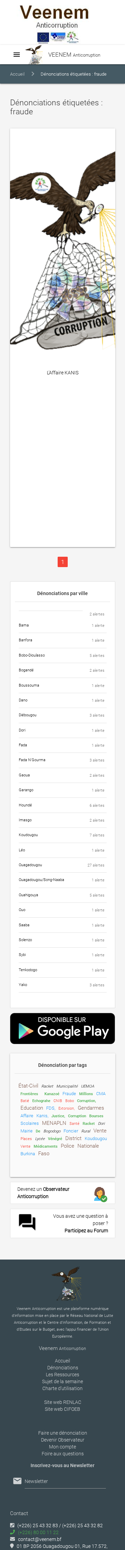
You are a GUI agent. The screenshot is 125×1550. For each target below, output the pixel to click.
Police (67, 1146)
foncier (71, 1130)
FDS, (50, 1108)
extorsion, (66, 1108)
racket (47, 1086)
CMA (101, 1093)
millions (86, 1094)
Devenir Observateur (62, 1440)
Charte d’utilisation (62, 1388)
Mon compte (62, 1446)
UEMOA (87, 1086)
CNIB (57, 1101)
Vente (25, 1146)
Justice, (58, 1116)
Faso (43, 1153)
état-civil (28, 1086)
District (73, 1138)
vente (100, 1131)
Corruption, (86, 1101)
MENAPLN (54, 1123)
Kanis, (42, 1115)
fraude (69, 1093)
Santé (74, 1123)
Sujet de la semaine (62, 1381)
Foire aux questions (63, 1453)
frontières (29, 1094)
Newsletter (36, 1481)
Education (31, 1108)
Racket (89, 1123)
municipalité (67, 1086)
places (26, 1139)
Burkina (27, 1153)
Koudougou (96, 1138)
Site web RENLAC (62, 1402)
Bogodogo (51, 1131)
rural (85, 1131)
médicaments (46, 1146)
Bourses (96, 1116)
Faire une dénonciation (62, 1433)
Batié (24, 1101)
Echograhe (41, 1101)
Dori (101, 1123)
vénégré (55, 1139)
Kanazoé (51, 1094)
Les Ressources (62, 1374)
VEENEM (73, 54)
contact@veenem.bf (39, 1539)
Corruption (77, 1116)
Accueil (17, 74)
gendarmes (91, 1108)
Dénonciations (62, 1367)
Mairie (26, 1130)
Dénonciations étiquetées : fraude (74, 74)
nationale (88, 1146)
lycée (40, 1139)
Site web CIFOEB (62, 1409)
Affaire (26, 1115)
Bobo (69, 1101)
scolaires (29, 1123)
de (38, 1131)
